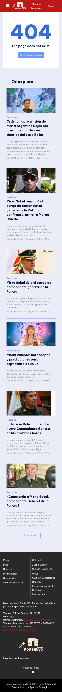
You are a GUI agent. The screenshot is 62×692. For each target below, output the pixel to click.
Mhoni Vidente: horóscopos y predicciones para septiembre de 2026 (28, 359)
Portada (12, 117)
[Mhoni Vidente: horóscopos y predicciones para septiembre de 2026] (31, 334)
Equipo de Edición (15, 158)
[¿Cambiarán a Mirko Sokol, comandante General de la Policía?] (31, 476)
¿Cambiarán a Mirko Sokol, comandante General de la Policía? (28, 501)
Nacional (12, 197)
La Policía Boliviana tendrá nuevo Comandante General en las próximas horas (29, 428)
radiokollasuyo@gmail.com (37, 619)
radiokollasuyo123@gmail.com (19, 629)
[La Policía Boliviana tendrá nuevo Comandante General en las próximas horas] (31, 403)
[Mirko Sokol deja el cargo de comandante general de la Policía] (31, 262)
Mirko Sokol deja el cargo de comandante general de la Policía (29, 287)
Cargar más (29, 535)
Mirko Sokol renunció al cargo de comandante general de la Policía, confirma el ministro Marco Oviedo (28, 210)
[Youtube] (33, 672)
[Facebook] (29, 672)
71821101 (20, 616)
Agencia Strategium (40, 687)
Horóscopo (13, 350)
